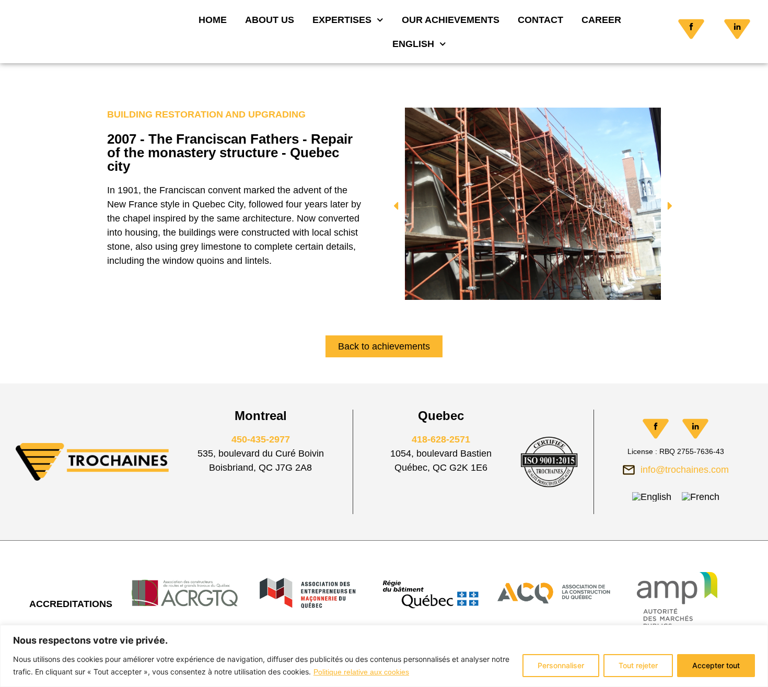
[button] (395, 206)
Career (601, 20)
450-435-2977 (260, 439)
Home (213, 20)
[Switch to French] (701, 497)
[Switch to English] (652, 497)
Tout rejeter (638, 665)
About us (270, 20)
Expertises (342, 20)
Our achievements (450, 20)
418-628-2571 (441, 439)
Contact (540, 20)
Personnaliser (561, 665)
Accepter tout (716, 665)
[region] (384, 656)
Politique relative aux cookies (361, 672)
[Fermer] (757, 633)
